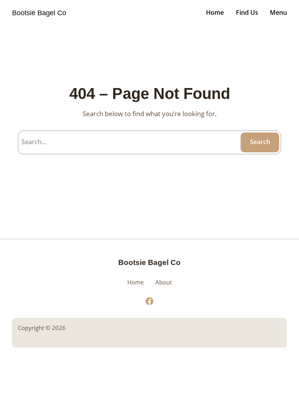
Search (260, 142)
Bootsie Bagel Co (39, 13)
